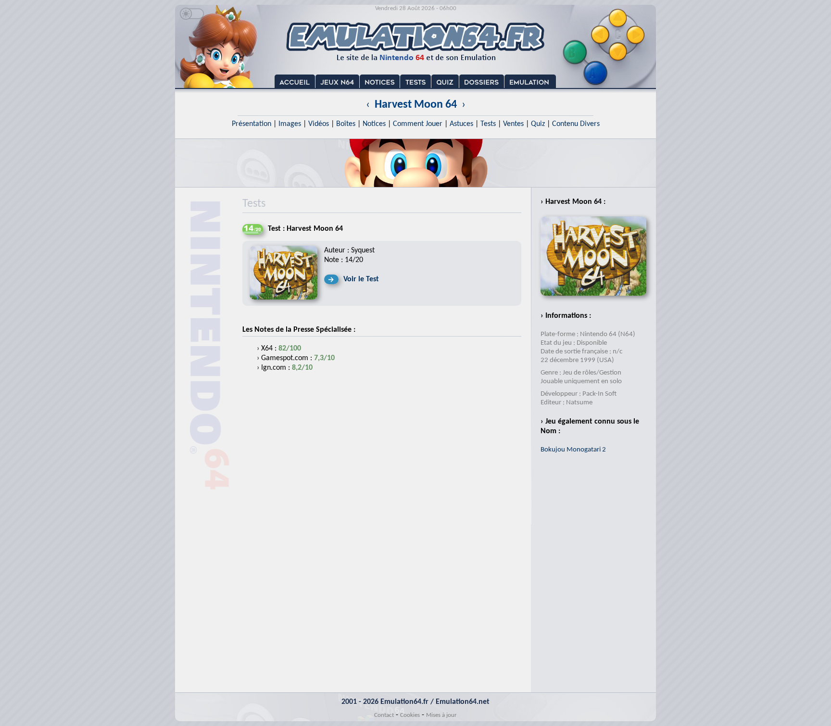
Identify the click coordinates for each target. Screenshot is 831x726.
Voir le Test (361, 279)
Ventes (513, 124)
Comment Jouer (417, 124)
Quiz (538, 124)
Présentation (251, 124)
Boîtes (345, 124)
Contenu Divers (576, 124)
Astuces (461, 124)
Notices (374, 124)
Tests (488, 124)
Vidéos (318, 124)
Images (289, 124)
